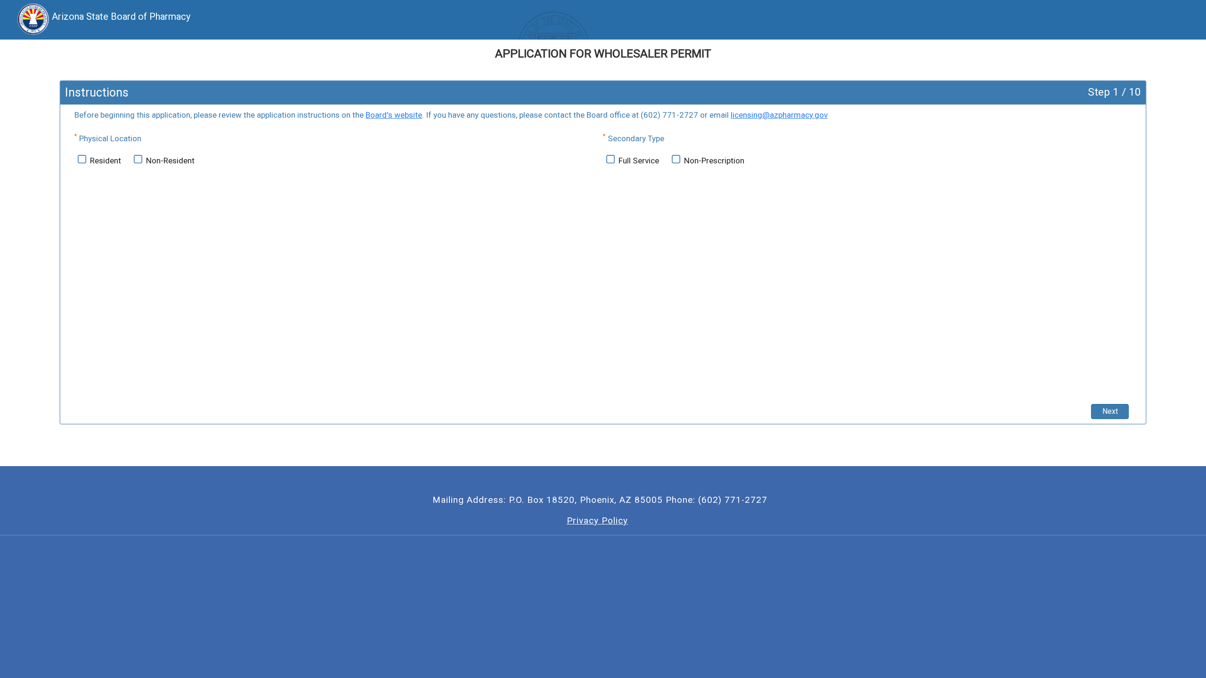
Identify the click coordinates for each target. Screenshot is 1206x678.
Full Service (639, 160)
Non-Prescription (714, 160)
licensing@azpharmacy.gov (779, 115)
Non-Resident (170, 160)
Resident (105, 160)
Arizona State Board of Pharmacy (121, 16)
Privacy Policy (597, 521)
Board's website (394, 115)
